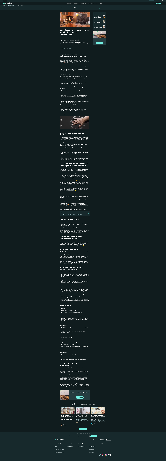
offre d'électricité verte (64, 384)
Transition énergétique (92, 446)
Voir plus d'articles (83, 428)
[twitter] (95, 439)
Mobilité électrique (80, 443)
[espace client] (162, 3)
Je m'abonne (93, 436)
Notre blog (90, 443)
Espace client (102, 443)
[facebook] (93, 439)
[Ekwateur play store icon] (108, 440)
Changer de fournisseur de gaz (59, 452)
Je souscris (158, 3)
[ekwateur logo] (7, 3)
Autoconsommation (91, 449)
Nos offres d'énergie (58, 443)
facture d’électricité (75, 40)
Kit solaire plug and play (69, 446)
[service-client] (162, 0)
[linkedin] (98, 439)
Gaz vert (56, 446)
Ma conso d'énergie (11, 5)
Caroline (62, 47)
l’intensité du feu (66, 70)
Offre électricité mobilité (81, 446)
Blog (6, 5)
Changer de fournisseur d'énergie (59, 449)
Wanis (63, 424)
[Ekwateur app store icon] (102, 440)
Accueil (4, 5)
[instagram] (96, 439)
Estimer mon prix (80, 397)
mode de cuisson (67, 169)
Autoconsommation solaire (70, 443)
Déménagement (91, 452)
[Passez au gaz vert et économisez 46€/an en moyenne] (83, 8)
